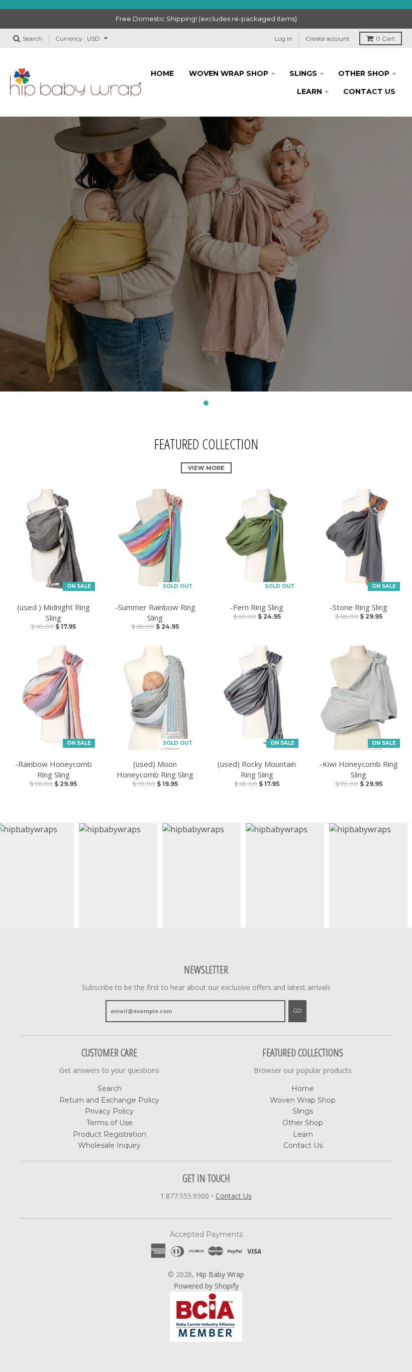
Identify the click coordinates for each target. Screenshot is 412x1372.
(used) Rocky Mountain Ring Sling (257, 769)
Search (109, 1088)
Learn (309, 91)
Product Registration (109, 1134)
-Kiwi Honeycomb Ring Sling (359, 769)
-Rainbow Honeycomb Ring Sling (53, 769)
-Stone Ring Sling (358, 607)
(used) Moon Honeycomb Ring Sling (155, 769)
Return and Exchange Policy (109, 1100)
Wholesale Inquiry (109, 1145)
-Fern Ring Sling (256, 607)
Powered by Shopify (206, 1286)
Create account (327, 38)
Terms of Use (109, 1122)
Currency (68, 38)
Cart (385, 38)
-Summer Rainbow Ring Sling (155, 612)
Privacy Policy (109, 1111)
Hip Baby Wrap (220, 1274)
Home (162, 73)
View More (206, 467)
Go (297, 1010)
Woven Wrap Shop (228, 73)
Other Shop (363, 73)
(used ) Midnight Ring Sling (53, 612)
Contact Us (369, 91)
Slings (303, 73)
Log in (283, 38)
